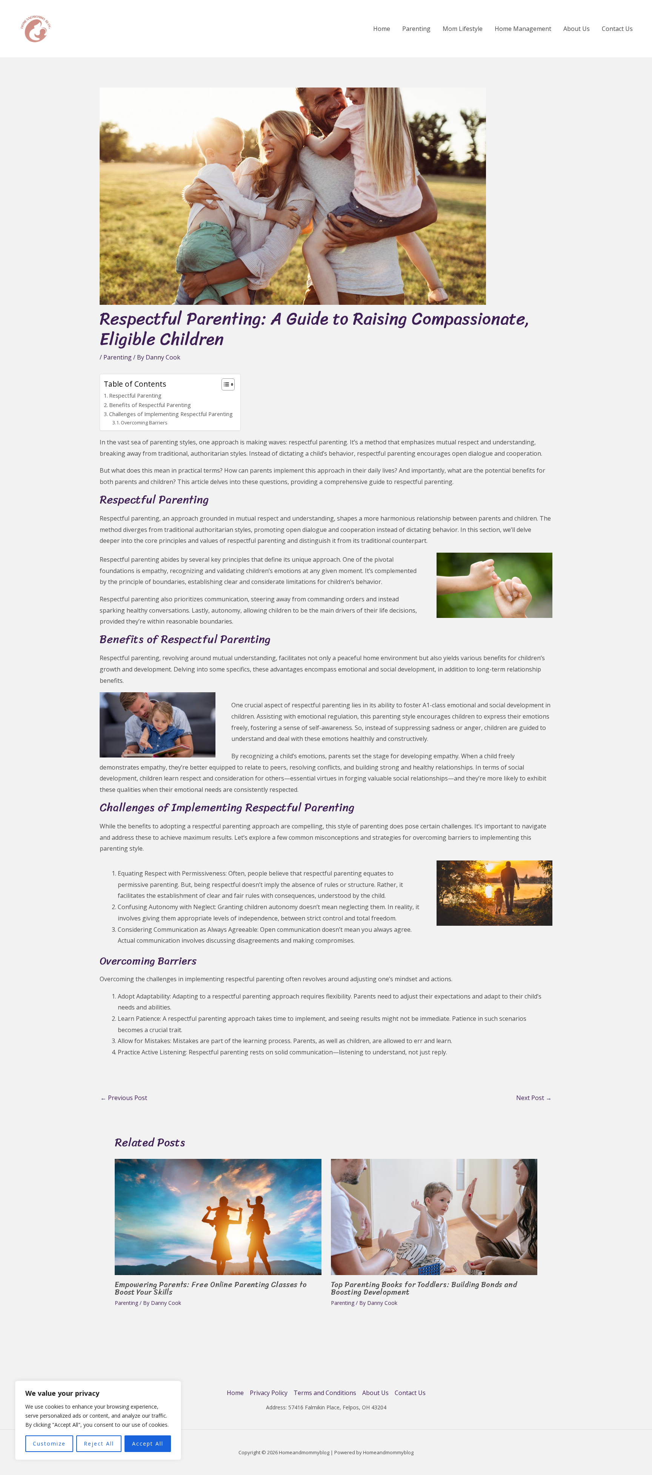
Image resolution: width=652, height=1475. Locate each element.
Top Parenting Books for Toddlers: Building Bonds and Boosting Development (424, 1288)
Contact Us (617, 29)
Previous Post (123, 1098)
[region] (98, 1420)
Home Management (523, 29)
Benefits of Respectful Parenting (150, 405)
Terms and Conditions (325, 1393)
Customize (49, 1443)
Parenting (416, 29)
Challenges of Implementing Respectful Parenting (171, 414)
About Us (576, 29)
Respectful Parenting (135, 395)
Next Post (534, 1098)
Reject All (99, 1443)
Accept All (147, 1443)
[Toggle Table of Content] (224, 384)
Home (381, 29)
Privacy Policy (269, 1393)
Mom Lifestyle (463, 29)
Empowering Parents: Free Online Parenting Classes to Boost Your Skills (211, 1288)
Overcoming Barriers (144, 422)
